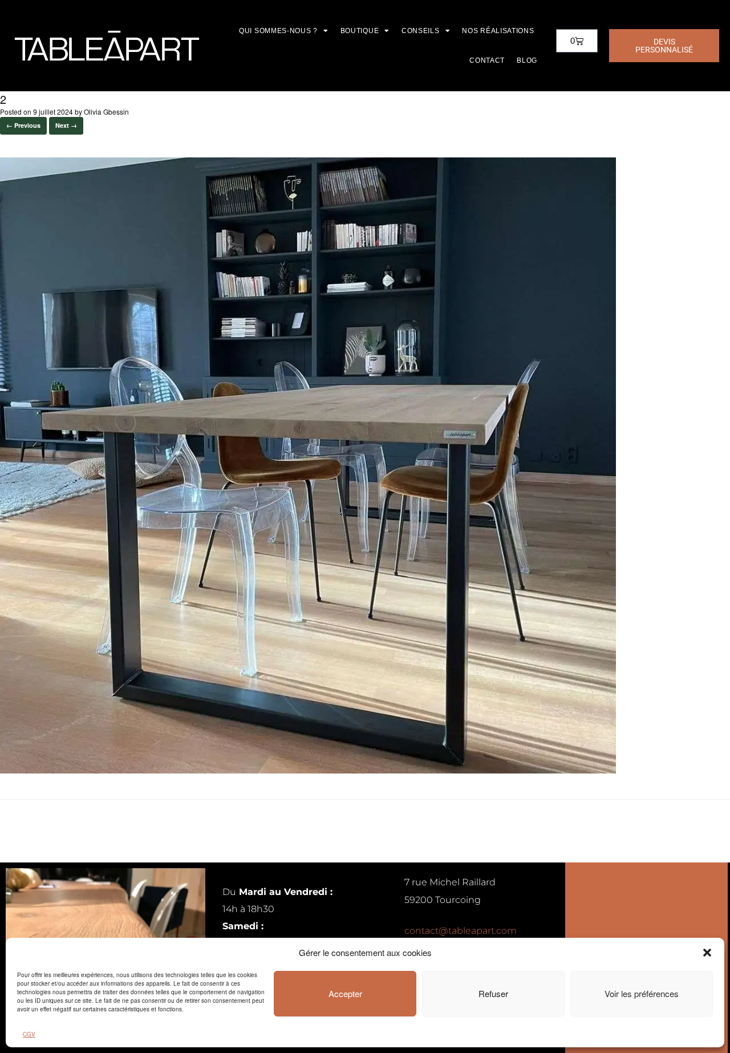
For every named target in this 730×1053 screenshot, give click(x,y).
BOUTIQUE (359, 31)
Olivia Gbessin (106, 111)
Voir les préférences (642, 993)
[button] (707, 952)
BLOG (527, 60)
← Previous (23, 125)
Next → (66, 125)
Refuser (493, 993)
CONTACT (487, 60)
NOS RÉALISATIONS (498, 31)
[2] (308, 770)
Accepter (345, 993)
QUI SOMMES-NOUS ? (278, 31)
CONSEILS (421, 31)
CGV (29, 1034)
